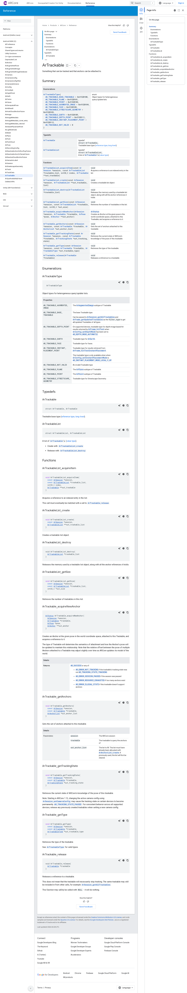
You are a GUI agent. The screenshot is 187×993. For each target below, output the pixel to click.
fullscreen (178, 10)
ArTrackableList (51, 150)
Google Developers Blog (46, 943)
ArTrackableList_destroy (55, 190)
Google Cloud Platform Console (116, 943)
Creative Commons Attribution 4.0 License (106, 917)
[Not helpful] (128, 25)
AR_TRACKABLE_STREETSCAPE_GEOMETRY (63, 109)
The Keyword (42, 947)
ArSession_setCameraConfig (56, 801)
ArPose (82, 214)
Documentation (74, 3)
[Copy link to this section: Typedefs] (58, 392)
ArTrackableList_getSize (55, 202)
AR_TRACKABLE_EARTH (55, 115)
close (182, 10)
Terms (39, 988)
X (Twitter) (41, 955)
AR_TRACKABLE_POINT (55, 102)
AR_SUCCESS (76, 665)
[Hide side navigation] (30, 988)
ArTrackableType (51, 94)
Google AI (125, 973)
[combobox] (142, 3)
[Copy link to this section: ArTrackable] (58, 399)
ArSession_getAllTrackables (101, 317)
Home (44, 25)
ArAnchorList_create (109, 752)
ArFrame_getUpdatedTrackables (88, 319)
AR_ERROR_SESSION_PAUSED (88, 676)
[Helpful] (124, 25)
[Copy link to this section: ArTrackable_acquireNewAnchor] (82, 606)
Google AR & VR (43, 963)
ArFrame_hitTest (96, 329)
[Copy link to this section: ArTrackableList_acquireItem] (78, 468)
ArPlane (80, 369)
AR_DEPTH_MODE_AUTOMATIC (85, 334)
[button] (15, 35)
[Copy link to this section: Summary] (57, 81)
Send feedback (119, 32)
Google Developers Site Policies (101, 920)
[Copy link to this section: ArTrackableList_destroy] (73, 542)
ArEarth (91, 339)
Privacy (48, 988)
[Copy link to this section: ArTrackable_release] (68, 854)
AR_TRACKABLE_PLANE (54, 99)
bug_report (174, 10)
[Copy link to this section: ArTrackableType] (64, 276)
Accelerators (76, 955)
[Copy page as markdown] (75, 65)
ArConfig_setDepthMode (84, 332)
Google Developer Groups (81, 947)
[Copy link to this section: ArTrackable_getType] (69, 815)
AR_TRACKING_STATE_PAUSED (67, 804)
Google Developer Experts (81, 951)
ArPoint (80, 374)
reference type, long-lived (106, 145)
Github (39, 951)
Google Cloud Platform (107, 973)
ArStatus (95, 211)
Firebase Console (111, 951)
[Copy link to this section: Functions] (58, 460)
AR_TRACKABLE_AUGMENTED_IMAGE (60, 104)
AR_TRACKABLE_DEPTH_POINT (58, 117)
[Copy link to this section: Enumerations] (64, 268)
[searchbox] (17, 21)
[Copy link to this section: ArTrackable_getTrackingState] (80, 766)
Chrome (78, 973)
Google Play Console (112, 947)
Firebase (89, 973)
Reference (90, 3)
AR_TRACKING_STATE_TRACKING (93, 672)
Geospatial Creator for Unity (50, 3)
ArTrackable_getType (53, 245)
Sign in (181, 3)
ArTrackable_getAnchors (55, 224)
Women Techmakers (79, 943)
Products (53, 25)
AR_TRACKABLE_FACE (54, 107)
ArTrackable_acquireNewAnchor (58, 211)
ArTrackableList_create (55, 180)
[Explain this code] (119, 282)
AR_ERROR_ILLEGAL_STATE (87, 684)
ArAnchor (55, 217)
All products (68, 977)
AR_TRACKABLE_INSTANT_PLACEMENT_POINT (64, 120)
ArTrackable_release (53, 255)
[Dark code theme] (123, 282)
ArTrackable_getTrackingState (58, 233)
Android (66, 973)
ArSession (79, 180)
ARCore (13, 3)
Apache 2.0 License (68, 920)
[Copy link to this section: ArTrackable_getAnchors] (73, 696)
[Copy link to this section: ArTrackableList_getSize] (73, 572)
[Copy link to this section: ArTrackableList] (63, 424)
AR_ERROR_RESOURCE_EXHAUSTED (90, 680)
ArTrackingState (64, 238)
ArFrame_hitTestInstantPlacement (89, 350)
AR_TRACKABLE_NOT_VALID (57, 125)
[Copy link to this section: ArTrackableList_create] (72, 510)
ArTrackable (49, 140)
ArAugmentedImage (85, 305)
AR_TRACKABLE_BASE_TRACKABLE (59, 97)
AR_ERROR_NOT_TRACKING (87, 669)
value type (104, 155)
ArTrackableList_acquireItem (57, 168)
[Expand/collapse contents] (56, 31)
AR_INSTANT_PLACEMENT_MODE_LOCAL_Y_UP (92, 360)
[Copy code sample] (128, 282)
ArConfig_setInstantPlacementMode (90, 358)
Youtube (40, 959)
